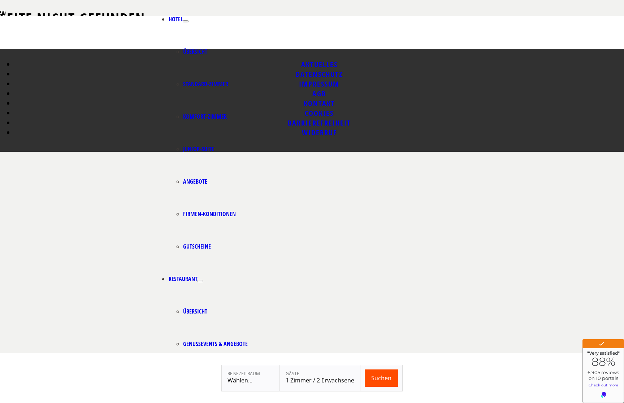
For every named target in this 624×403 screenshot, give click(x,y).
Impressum (319, 84)
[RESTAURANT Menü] (200, 281)
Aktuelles (319, 64)
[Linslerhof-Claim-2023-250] (115, 47)
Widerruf (319, 132)
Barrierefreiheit (319, 123)
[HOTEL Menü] (185, 21)
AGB (319, 93)
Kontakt (319, 103)
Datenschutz (319, 74)
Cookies (319, 113)
